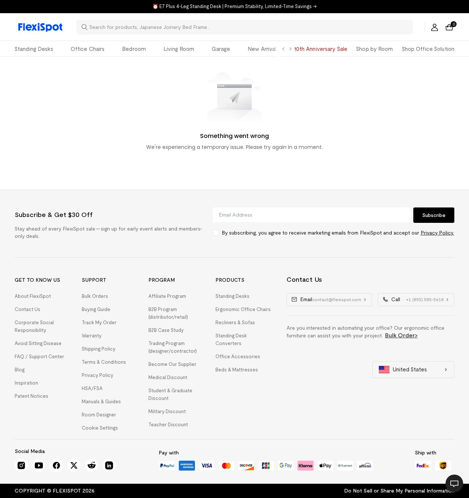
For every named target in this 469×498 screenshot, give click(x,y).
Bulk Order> (401, 335)
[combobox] (249, 27)
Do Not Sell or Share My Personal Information (399, 491)
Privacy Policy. (437, 233)
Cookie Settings (100, 428)
